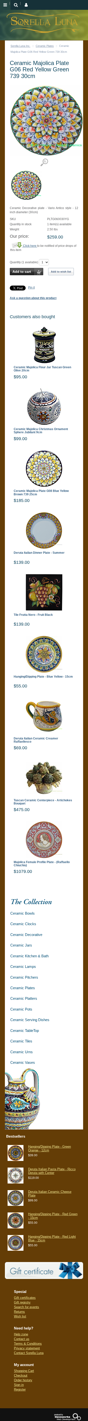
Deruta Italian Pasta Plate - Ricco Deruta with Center (52, 1170)
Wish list (20, 1316)
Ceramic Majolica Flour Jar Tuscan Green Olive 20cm (42, 369)
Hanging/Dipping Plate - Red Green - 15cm (52, 1215)
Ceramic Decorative (26, 935)
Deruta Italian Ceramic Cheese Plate (49, 1193)
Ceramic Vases (22, 1062)
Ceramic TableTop (24, 1030)
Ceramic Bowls (22, 913)
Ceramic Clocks (23, 924)
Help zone (21, 1334)
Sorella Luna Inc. (20, 45)
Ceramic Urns (21, 1052)
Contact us (21, 1339)
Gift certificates (25, 1298)
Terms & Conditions (28, 1343)
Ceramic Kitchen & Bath (29, 956)
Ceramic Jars (21, 945)
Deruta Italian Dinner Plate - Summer (39, 552)
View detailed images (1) (44, 162)
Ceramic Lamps (23, 966)
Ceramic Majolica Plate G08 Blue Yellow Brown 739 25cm (41, 492)
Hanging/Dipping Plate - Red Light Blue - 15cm (52, 1238)
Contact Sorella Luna (29, 1353)
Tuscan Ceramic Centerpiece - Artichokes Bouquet (43, 802)
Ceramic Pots (21, 1009)
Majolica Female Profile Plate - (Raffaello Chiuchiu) (42, 864)
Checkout (20, 1375)
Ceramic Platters (23, 998)
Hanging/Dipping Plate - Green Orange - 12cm (49, 1148)
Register (20, 1389)
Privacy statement (27, 1348)
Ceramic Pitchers (24, 977)
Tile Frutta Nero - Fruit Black (33, 615)
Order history (23, 1380)
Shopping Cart (24, 1371)
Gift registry (22, 1302)
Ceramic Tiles (21, 1041)
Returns (19, 1312)
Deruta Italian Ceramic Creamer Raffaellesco (36, 740)
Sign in (19, 1385)
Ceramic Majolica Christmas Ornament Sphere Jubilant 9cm (41, 431)
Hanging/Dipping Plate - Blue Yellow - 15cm (43, 676)
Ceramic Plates (45, 45)
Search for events (26, 1307)
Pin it (31, 287)
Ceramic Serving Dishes (29, 1020)
